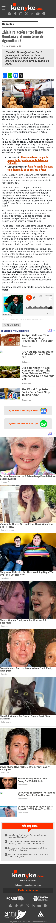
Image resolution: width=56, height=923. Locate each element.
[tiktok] (15, 14)
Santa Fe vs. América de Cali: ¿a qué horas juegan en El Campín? (26, 836)
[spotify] (9, 14)
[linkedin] (32, 14)
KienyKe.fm (5, 319)
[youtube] (38, 14)
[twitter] (26, 14)
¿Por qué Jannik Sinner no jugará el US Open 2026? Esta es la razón (27, 849)
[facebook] (43, 14)
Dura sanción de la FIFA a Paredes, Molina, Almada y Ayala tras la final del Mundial (26, 842)
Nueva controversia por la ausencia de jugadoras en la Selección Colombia (27, 160)
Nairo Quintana (11, 324)
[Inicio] (27, 7)
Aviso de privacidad (28, 880)
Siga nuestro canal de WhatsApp (23, 423)
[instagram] (20, 14)
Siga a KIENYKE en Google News (23, 410)
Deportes (8, 24)
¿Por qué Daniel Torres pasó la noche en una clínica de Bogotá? (27, 855)
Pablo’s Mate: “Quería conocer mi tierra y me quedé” (26, 319)
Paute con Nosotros (28, 890)
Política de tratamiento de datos (28, 885)
